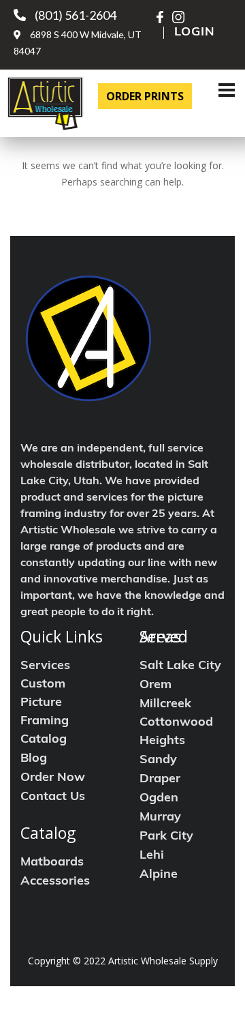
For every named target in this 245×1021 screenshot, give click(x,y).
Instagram (178, 17)
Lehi (152, 856)
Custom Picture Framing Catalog (44, 712)
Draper (160, 779)
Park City (166, 837)
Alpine (159, 875)
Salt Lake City (180, 666)
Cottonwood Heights (176, 732)
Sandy (158, 760)
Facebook (163, 17)
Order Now (52, 778)
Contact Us (52, 797)
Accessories (55, 882)
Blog (33, 759)
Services (45, 666)
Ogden (159, 799)
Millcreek (165, 704)
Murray (160, 818)
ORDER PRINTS (145, 96)
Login (194, 33)
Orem (156, 685)
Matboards (52, 863)
